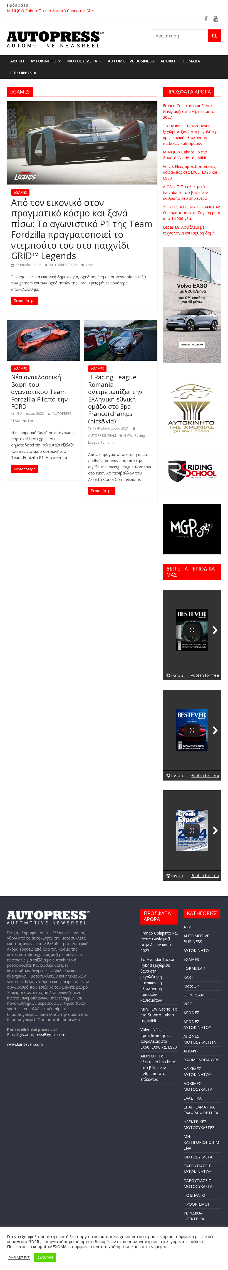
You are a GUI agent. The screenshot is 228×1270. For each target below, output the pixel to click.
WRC (188, 1003)
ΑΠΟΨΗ (167, 61)
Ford (89, 264)
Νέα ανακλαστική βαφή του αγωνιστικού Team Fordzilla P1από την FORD (39, 391)
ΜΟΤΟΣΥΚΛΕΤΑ (82, 61)
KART (189, 977)
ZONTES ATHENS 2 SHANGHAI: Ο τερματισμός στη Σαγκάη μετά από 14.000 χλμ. (191, 212)
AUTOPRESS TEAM (64, 264)
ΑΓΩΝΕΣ (191, 1012)
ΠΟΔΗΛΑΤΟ (194, 1195)
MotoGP (191, 986)
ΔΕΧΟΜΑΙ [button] (45, 1257)
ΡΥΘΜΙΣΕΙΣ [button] (19, 1257)
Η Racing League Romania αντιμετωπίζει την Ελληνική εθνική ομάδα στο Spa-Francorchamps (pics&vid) (115, 399)
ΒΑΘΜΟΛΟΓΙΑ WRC (201, 1059)
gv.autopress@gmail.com (42, 1034)
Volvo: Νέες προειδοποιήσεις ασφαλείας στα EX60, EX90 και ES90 (190, 172)
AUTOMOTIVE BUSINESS (131, 61)
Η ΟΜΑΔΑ (191, 61)
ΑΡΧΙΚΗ (17, 61)
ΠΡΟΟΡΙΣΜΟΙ (196, 1204)
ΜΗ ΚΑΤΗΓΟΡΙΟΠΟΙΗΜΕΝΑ (201, 1142)
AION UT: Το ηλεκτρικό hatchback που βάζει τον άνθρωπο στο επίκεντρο (185, 192)
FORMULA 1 (195, 968)
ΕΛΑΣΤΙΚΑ (193, 1098)
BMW (128, 435)
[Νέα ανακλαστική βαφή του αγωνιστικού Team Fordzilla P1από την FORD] (43, 323)
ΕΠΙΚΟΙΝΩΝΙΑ (23, 72)
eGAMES (20, 192)
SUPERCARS (194, 995)
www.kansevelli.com (25, 1044)
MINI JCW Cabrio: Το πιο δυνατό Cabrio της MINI (51, 11)
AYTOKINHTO (43, 61)
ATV (187, 927)
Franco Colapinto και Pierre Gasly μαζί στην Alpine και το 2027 (188, 111)
